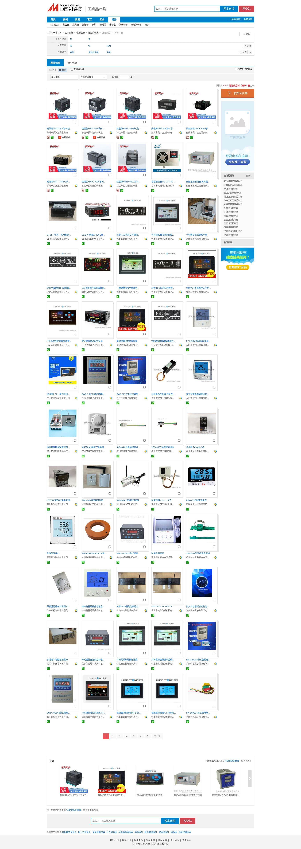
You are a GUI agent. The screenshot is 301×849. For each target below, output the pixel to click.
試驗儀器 (123, 24)
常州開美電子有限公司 (196, 610)
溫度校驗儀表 (185, 832)
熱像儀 (174, 832)
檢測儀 (103, 24)
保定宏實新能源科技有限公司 (129, 238)
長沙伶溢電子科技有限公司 (94, 345)
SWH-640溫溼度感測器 (92, 500)
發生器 (66, 24)
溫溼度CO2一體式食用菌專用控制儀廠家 (59, 394)
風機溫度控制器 (231, 208)
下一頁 (157, 736)
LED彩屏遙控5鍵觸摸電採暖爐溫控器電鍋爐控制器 (150, 795)
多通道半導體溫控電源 (57, 659)
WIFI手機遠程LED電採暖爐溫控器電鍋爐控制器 (59, 287)
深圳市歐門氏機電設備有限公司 (198, 345)
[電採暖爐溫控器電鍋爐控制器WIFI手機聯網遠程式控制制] (112, 779)
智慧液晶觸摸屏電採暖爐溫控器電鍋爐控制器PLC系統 (163, 234)
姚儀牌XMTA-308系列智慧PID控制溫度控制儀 (129, 128)
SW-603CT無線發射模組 (162, 447)
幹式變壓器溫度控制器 (92, 341)
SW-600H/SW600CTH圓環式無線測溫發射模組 (94, 553)
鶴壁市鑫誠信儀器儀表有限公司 (198, 185)
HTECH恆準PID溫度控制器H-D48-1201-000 (59, 500)
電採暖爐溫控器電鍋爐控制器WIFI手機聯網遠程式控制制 (129, 341)
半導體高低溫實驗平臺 (196, 234)
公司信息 (72, 62)
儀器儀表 (80, 32)
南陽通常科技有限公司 (196, 504)
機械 (65, 19)
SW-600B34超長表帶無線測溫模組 (198, 712)
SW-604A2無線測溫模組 (128, 500)
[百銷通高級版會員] (48, 137)
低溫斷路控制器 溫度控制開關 (163, 394)
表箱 (94, 24)
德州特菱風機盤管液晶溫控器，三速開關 (94, 606)
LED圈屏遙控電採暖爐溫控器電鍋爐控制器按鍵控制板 (94, 287)
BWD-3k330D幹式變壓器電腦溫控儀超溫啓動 (129, 553)
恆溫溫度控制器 (231, 219)
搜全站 (246, 9)
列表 (54, 69)
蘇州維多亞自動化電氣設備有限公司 (198, 451)
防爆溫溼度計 (53, 553)
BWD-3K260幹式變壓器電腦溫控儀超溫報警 (198, 659)
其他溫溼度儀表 (125, 832)
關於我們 (114, 840)
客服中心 (138, 840)
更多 (147, 24)
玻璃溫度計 (164, 832)
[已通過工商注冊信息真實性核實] (52, 137)
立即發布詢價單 (74, 809)
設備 (77, 19)
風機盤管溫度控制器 (233, 204)
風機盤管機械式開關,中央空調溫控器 (59, 606)
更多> (249, 175)
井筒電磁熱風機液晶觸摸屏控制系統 (163, 659)
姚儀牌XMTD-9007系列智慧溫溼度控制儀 (129, 181)
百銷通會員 (79, 69)
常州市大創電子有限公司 (162, 185)
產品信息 (55, 62)
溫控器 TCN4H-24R (195, 447)
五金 (101, 19)
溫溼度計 (139, 832)
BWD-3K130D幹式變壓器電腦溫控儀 (94, 394)
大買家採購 (235, 19)
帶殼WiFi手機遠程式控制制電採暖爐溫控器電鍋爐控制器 (198, 287)
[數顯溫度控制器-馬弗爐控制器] (188, 779)
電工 (89, 19)
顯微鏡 (75, 24)
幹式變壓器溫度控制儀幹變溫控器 (94, 659)
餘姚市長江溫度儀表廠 (57, 132)
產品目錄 (69, 32)
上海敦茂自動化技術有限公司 (59, 238)
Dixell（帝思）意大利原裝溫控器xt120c (59, 234)
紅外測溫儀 (111, 832)
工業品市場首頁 (54, 32)
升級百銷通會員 (232, 760)
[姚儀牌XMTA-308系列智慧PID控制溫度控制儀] (74, 779)
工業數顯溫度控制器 (233, 185)
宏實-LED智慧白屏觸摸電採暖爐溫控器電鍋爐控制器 (129, 234)
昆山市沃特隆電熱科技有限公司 (59, 451)
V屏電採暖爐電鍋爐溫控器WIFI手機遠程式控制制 (163, 341)
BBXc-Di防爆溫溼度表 (196, 500)
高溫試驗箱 (136, 24)
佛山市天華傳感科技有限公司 (129, 610)
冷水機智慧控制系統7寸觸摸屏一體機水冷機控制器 (94, 712)
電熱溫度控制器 (231, 215)
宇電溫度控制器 (231, 234)
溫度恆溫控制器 (231, 223)
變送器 (85, 24)
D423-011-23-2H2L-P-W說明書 (163, 606)
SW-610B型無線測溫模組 (198, 553)
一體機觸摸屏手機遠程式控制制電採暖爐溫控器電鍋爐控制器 (129, 287)
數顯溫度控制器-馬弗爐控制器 (198, 181)
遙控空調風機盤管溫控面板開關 (198, 394)
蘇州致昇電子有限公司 (57, 504)
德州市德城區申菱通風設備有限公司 (59, 610)
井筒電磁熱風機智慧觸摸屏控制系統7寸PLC (129, 659)
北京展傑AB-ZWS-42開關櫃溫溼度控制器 (226, 795)
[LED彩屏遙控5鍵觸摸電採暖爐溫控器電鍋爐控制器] (150, 779)
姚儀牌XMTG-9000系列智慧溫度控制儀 (94, 181)
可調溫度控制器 (231, 212)
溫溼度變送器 (98, 832)
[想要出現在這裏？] (237, 135)
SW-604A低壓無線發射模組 (129, 447)
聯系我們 (126, 840)
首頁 (53, 19)
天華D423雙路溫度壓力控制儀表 (129, 606)
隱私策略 (162, 840)
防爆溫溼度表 (157, 553)
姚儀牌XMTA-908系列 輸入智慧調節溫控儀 (94, 128)
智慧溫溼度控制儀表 (233, 231)
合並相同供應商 (245, 69)
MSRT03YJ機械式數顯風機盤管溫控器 (94, 447)
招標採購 (248, 19)
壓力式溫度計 (84, 832)
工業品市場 (97, 8)
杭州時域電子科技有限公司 (129, 451)
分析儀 (112, 24)
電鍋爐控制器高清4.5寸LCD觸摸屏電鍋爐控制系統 (129, 712)
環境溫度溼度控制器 (233, 196)
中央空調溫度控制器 (233, 200)
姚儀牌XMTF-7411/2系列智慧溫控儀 (59, 181)
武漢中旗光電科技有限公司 (198, 238)
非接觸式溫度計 (69, 832)
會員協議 (174, 840)
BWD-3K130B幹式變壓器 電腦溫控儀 (129, 394)
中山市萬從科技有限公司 (58, 398)
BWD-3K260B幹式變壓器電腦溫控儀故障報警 (59, 712)
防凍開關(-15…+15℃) (161, 500)
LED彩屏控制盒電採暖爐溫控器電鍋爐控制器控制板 (59, 341)
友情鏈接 (186, 840)
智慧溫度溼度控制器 (233, 181)
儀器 (114, 19)
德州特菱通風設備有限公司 (94, 610)
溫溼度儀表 (93, 32)
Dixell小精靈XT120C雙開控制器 (94, 234)
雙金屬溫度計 (151, 832)
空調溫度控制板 (231, 189)
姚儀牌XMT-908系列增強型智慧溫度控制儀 (163, 128)
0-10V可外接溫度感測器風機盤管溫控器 (198, 341)
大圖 (64, 69)
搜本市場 (228, 9)
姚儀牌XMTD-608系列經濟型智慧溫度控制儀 (59, 128)
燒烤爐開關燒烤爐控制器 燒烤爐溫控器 (59, 447)
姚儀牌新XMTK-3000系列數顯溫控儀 (198, 128)
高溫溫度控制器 (231, 227)
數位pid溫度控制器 (232, 192)
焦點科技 (154, 843)
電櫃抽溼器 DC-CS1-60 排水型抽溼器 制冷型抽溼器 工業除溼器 (163, 181)
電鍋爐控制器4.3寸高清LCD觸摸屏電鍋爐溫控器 (163, 712)
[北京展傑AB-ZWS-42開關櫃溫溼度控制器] (226, 779)
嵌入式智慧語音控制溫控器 (198, 606)
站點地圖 (150, 840)
